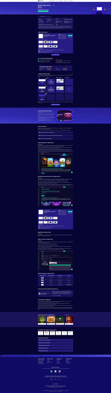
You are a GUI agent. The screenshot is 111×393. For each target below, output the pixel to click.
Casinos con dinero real (41, 358)
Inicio (42, 390)
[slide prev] (69, 74)
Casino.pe (51, 372)
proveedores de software (68, 301)
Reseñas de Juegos (69, 358)
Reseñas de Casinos (50, 358)
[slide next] (72, 74)
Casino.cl (60, 372)
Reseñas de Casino (52, 390)
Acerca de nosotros (67, 390)
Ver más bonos (45, 36)
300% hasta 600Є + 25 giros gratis (51, 82)
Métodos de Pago (59, 358)
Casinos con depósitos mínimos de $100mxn (40, 362)
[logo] (40, 1)
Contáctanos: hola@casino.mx (61, 390)
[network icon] (59, 295)
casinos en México (47, 120)
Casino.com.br (55, 372)
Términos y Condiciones (46, 390)
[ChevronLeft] (70, 315)
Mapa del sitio (55, 390)
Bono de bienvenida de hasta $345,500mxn (51, 89)
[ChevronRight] (72, 315)
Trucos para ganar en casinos (41, 363)
